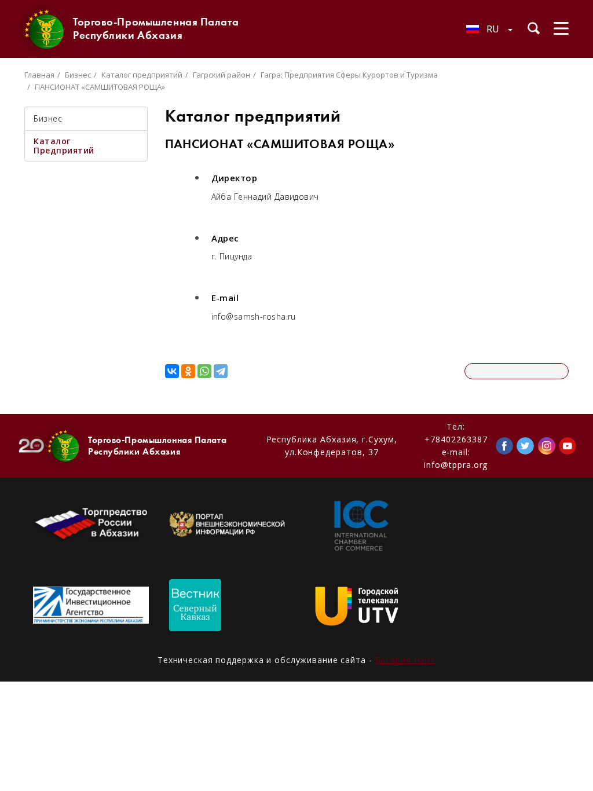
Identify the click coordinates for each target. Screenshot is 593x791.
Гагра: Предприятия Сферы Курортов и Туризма (349, 74)
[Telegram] (221, 371)
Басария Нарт (405, 659)
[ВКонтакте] (172, 371)
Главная (39, 74)
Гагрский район (221, 74)
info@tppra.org (456, 464)
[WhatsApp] (204, 371)
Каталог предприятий (141, 74)
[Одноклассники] (188, 371)
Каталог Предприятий (64, 146)
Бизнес (78, 74)
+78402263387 (455, 439)
